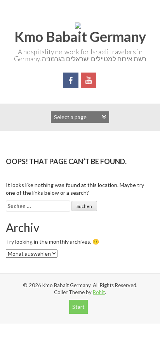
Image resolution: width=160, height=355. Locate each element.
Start (78, 306)
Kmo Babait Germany (80, 36)
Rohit (99, 292)
